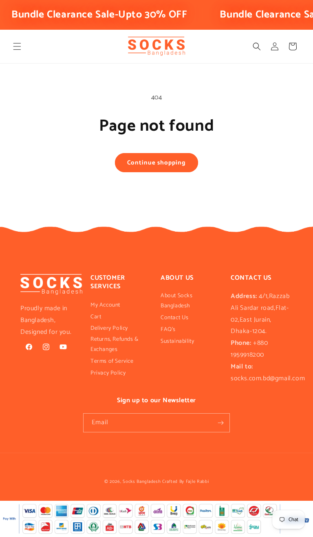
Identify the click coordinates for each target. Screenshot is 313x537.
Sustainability (177, 341)
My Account (105, 305)
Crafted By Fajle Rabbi (185, 481)
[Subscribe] (220, 422)
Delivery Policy (109, 328)
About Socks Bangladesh (177, 301)
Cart (95, 317)
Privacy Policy (108, 373)
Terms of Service (112, 361)
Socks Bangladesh (142, 481)
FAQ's (168, 329)
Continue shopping (156, 163)
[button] (17, 46)
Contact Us (175, 317)
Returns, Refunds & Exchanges (114, 344)
